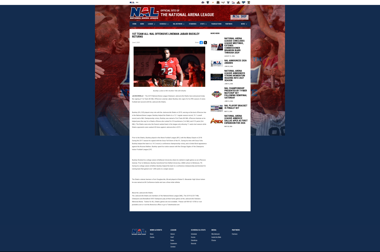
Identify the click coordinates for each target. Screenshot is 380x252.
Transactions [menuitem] (216, 24)
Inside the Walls (216, 237)
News (151, 234)
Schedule (194, 234)
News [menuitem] (142, 24)
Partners (234, 234)
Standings (194, 240)
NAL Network (215, 234)
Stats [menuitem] (203, 24)
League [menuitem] (152, 24)
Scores (193, 237)
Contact (173, 246)
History (173, 234)
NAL (134, 3)
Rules (172, 240)
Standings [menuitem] (192, 24)
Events (152, 237)
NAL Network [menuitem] (179, 24)
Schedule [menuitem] (164, 24)
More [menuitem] (244, 24)
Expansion (174, 243)
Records (193, 243)
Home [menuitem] (134, 24)
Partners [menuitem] (228, 24)
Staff (172, 237)
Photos (213, 240)
